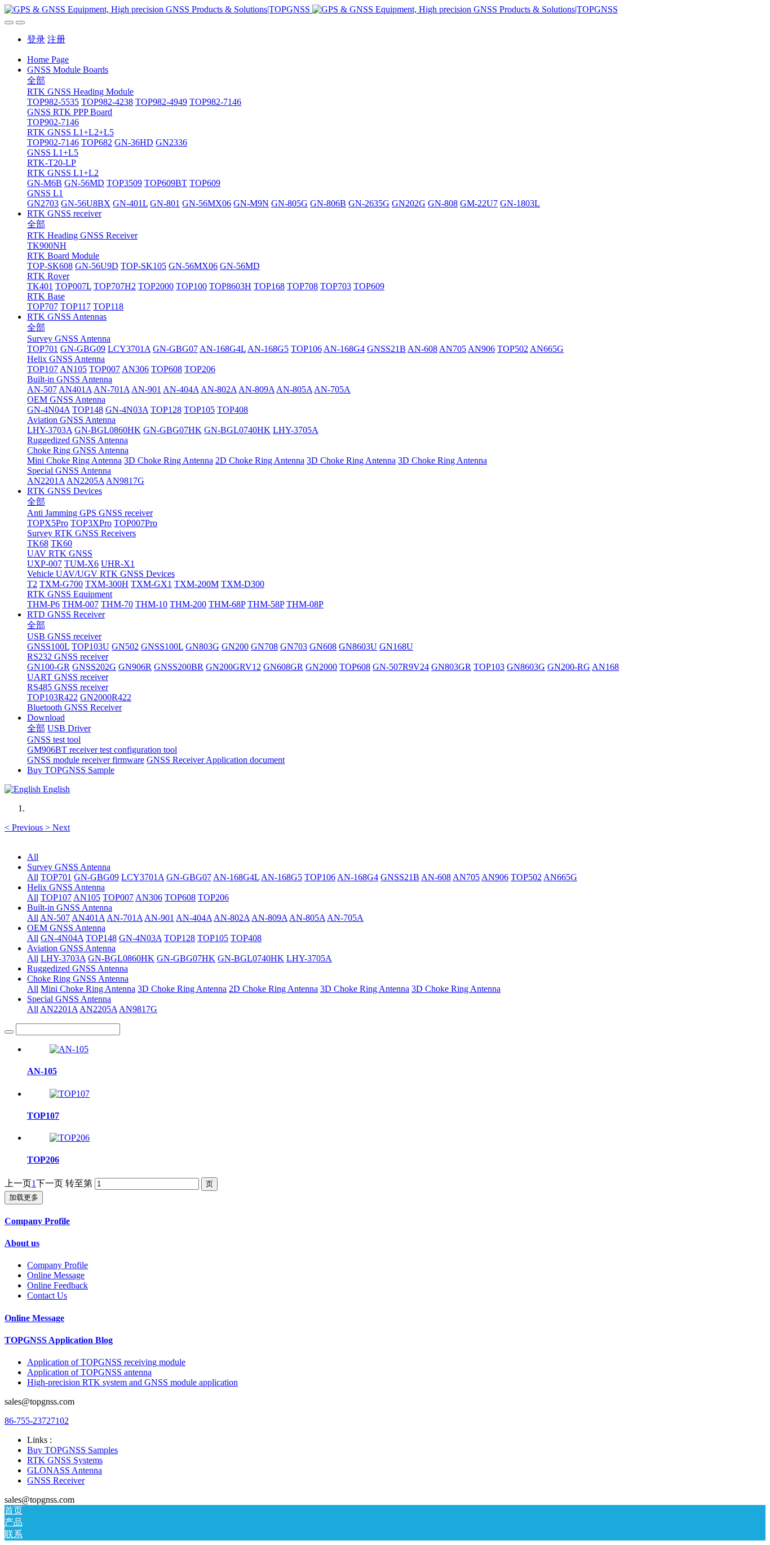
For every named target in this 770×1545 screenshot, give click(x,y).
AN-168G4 (357, 877)
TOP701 (56, 877)
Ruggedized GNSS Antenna (77, 968)
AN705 (466, 877)
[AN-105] (69, 1049)
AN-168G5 (281, 877)
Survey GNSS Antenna (68, 867)
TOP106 (319, 877)
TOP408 (246, 938)
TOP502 (526, 877)
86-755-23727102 (37, 1420)
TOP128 (179, 938)
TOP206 (213, 897)
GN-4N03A (140, 938)
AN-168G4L (236, 877)
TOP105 (212, 938)
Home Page (48, 59)
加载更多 (23, 1197)
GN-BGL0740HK (251, 958)
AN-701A (125, 917)
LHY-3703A (63, 958)
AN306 (148, 897)
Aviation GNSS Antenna (71, 948)
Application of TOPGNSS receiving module (106, 1362)
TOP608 (180, 897)
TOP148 (101, 938)
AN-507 (55, 917)
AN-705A (345, 917)
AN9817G (138, 1009)
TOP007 (118, 897)
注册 (56, 39)
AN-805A (307, 917)
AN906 (494, 877)
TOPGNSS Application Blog (59, 1340)
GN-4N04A (62, 938)
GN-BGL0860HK (121, 958)
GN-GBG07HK (186, 958)
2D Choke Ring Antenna (273, 989)
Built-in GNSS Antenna (69, 907)
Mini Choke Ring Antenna (88, 989)
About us (22, 1243)
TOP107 (56, 897)
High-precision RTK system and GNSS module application (132, 1382)
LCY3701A (142, 877)
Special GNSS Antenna (69, 999)
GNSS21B (399, 877)
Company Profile (37, 1221)
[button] (25, 827)
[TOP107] (70, 1093)
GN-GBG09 (96, 877)
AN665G (560, 877)
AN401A (88, 917)
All (32, 857)
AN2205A (98, 1009)
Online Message (56, 1275)
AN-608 (436, 877)
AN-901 (159, 917)
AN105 (86, 897)
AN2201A (59, 1009)
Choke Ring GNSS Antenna (78, 978)
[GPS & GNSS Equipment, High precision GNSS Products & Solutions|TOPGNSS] (385, 10)
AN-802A (232, 917)
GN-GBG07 (188, 877)
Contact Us (47, 1295)
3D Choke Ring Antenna (182, 989)
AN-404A (194, 917)
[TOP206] (70, 1137)
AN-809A (269, 917)
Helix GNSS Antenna (66, 887)
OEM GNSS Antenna (66, 928)
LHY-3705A (309, 958)
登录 (36, 39)
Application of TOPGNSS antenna (89, 1372)
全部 (36, 80)
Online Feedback (57, 1285)
